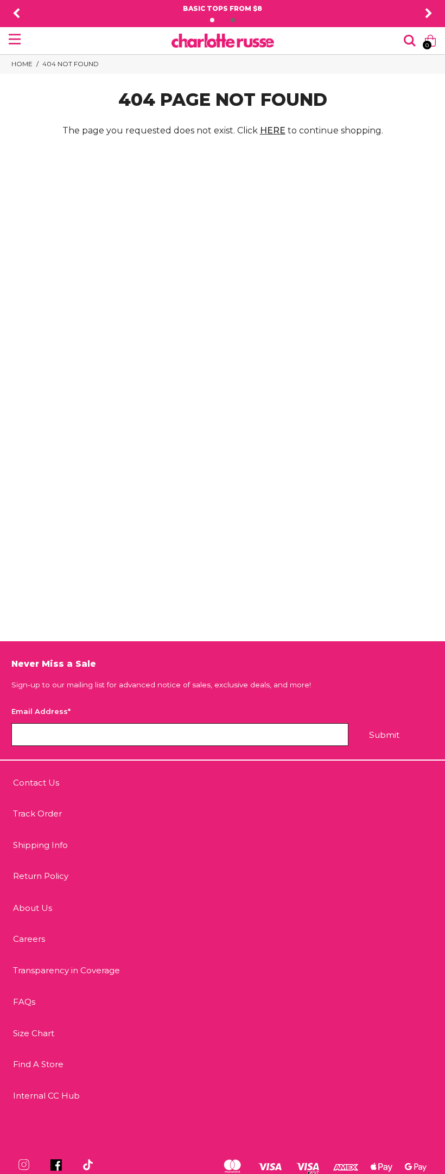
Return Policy (40, 876)
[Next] (428, 13)
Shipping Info (40, 845)
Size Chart (33, 1033)
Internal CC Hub (46, 1095)
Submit (384, 735)
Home (22, 64)
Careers (29, 939)
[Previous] (16, 13)
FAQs (24, 1002)
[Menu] (15, 39)
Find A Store (38, 1064)
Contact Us (36, 782)
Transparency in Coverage (66, 970)
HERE (272, 130)
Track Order (37, 813)
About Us (32, 908)
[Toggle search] (410, 41)
